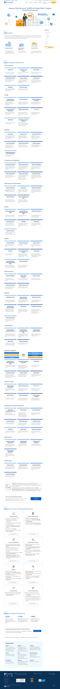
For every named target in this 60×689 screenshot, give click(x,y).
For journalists (40, 0)
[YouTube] (11, 675)
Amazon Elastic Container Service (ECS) (10, 330)
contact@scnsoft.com (39, 673)
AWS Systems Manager (10, 164)
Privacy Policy (6, 681)
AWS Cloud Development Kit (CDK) (10, 410)
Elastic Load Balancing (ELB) (23, 197)
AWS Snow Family (23, 87)
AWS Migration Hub (10, 297)
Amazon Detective (10, 230)
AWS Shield (36, 221)
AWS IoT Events (10, 395)
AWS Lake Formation (23, 242)
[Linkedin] (4, 675)
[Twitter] (7, 675)
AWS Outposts (36, 78)
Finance (16, 0)
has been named (16, 35)
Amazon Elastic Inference (23, 276)
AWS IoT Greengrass (23, 395)
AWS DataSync (23, 306)
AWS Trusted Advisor (10, 173)
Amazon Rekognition (10, 285)
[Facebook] (9, 675)
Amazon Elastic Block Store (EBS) (36, 100)
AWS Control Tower (36, 173)
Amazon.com (17, 637)
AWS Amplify (23, 429)
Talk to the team (37, 630)
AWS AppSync (36, 372)
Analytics (47, 38)
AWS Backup (10, 119)
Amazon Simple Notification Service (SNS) (10, 362)
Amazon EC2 (10, 69)
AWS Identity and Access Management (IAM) (23, 212)
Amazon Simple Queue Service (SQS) (23, 362)
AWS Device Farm (36, 421)
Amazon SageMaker (10, 275)
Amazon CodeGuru (10, 421)
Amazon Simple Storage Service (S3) (10, 100)
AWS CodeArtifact (23, 421)
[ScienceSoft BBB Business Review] (42, 680)
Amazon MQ (36, 361)
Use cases (46, 41)
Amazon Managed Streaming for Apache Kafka (10, 262)
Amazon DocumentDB (23, 143)
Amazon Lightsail (23, 78)
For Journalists (6, 678)
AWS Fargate (10, 341)
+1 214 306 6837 (52, 673)
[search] (57, 2)
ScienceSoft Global (7, 0)
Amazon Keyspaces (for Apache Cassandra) (10, 153)
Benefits (46, 43)
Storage (47, 34)
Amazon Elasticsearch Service (23, 251)
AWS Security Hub (10, 221)
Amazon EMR (36, 250)
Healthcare (12, 0)
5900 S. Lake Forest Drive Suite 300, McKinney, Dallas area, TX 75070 (22, 674)
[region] (50, 39)
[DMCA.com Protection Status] (7, 686)
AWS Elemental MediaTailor (10, 451)
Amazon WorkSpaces (10, 474)
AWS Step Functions (10, 372)
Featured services (48, 32)
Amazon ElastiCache (10, 143)
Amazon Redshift (10, 242)
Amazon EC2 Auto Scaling (23, 70)
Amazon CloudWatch (36, 164)
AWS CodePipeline (36, 409)
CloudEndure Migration (36, 306)
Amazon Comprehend (23, 285)
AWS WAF (23, 221)
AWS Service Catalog (23, 173)
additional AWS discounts (31, 490)
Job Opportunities (7, 679)
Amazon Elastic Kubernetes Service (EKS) (23, 331)
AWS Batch (10, 87)
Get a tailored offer (13, 560)
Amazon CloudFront (10, 187)
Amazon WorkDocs (23, 465)
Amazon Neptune (36, 143)
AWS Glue (10, 250)
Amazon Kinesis (36, 242)
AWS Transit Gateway (36, 187)
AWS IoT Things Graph (23, 385)
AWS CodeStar (23, 409)
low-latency (7, 190)
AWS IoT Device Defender (36, 396)
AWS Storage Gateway (23, 109)
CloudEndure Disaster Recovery (23, 120)
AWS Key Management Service (10, 211)
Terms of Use (6, 682)
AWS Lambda (36, 69)
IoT (46, 39)
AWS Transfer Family (10, 317)
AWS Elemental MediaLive (36, 442)
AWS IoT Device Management (10, 386)
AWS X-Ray (10, 429)
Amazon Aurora (23, 134)
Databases (48, 36)
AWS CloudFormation (23, 164)
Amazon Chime (10, 465)
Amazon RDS (10, 134)
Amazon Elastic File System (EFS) (10, 110)
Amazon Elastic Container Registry (36, 330)
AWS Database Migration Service (10, 307)
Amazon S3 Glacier (23, 99)
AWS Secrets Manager (36, 211)
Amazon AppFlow (23, 372)
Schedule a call (50, 47)
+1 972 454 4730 (52, 674)
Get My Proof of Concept (36, 499)
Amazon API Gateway (36, 429)
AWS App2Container (23, 341)
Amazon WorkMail (36, 465)
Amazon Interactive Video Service (10, 442)
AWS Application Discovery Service (23, 298)
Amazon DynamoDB (36, 134)
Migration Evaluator (36, 297)
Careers (36, 0)
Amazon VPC (23, 187)
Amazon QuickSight (23, 261)
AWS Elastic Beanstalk (10, 78)
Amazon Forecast (36, 275)
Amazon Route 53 (10, 196)
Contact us (53, 2)
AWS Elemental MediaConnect (23, 442)
